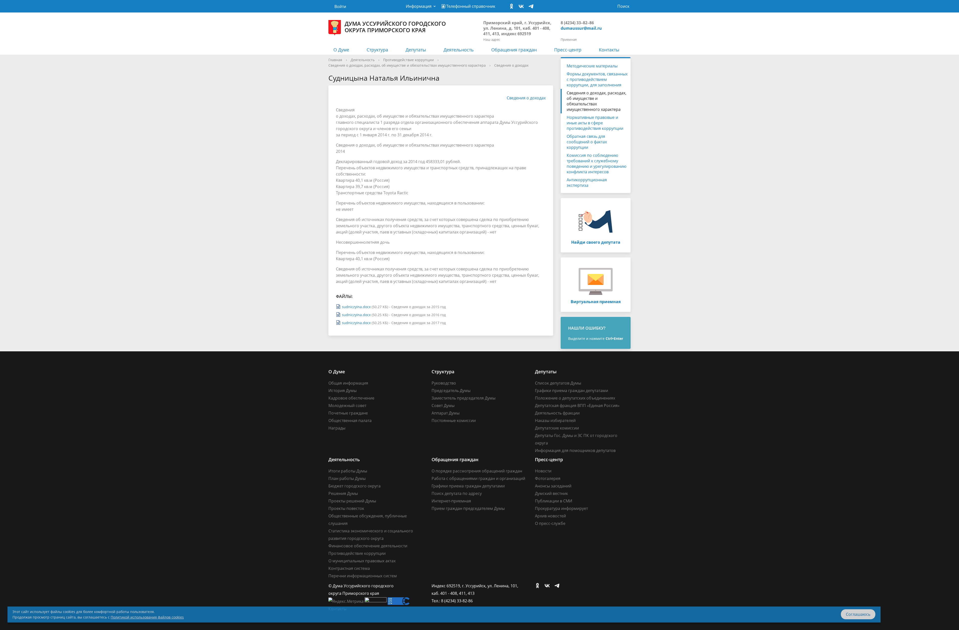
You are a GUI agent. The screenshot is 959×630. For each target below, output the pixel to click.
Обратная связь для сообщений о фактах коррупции (587, 142)
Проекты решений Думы (352, 501)
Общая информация (348, 383)
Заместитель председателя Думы (463, 398)
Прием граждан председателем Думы (468, 508)
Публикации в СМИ (553, 501)
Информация (419, 6)
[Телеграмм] (532, 6)
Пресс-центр (567, 50)
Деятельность (459, 50)
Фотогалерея (547, 478)
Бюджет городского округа (354, 486)
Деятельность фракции (557, 413)
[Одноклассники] (512, 6)
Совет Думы (443, 405)
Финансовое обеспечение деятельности (367, 546)
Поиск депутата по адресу (457, 493)
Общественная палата (350, 420)
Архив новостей (550, 516)
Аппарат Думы (446, 413)
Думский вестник (551, 493)
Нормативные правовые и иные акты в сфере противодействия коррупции (595, 123)
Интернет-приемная (451, 501)
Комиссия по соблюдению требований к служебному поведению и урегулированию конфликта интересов (596, 164)
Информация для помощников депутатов (575, 450)
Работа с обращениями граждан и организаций (478, 478)
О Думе (341, 50)
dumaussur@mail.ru (581, 28)
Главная (335, 59)
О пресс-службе (550, 523)
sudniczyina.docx (356, 306)
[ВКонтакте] (522, 6)
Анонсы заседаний (553, 486)
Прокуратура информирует (561, 508)
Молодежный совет (347, 405)
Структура (377, 50)
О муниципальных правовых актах (362, 561)
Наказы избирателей (555, 420)
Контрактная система (349, 568)
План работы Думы (347, 478)
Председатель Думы (451, 390)
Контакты (609, 50)
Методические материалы (592, 66)
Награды (336, 428)
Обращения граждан (514, 50)
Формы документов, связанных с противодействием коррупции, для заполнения (597, 79)
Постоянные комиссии (454, 420)
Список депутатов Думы (558, 383)
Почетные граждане (348, 413)
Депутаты (416, 50)
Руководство (444, 383)
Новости (543, 471)
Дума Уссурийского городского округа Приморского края (395, 27)
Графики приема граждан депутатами (571, 390)
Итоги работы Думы (347, 471)
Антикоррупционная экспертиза (587, 182)
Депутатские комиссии (557, 428)
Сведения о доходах (511, 65)
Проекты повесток (346, 508)
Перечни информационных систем (362, 576)
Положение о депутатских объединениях (575, 398)
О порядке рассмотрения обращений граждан (477, 471)
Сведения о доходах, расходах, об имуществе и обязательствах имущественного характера (407, 65)
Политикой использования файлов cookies (147, 617)
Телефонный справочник (470, 6)
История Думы (342, 390)
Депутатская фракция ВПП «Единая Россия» (577, 405)
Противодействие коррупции (408, 59)
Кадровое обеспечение (351, 398)
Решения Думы (343, 493)
